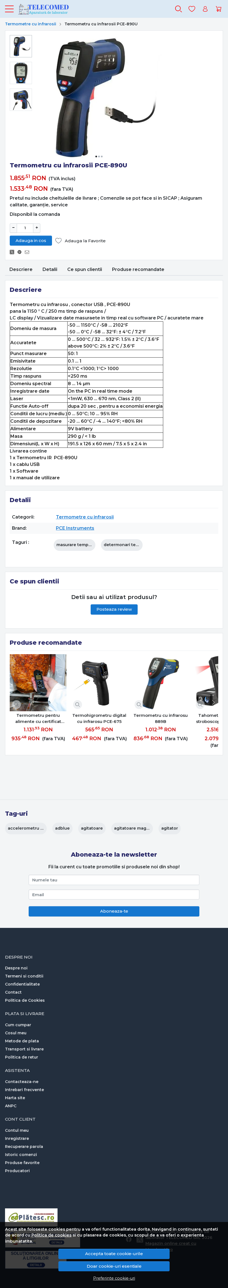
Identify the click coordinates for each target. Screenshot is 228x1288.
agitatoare (92, 828)
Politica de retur (21, 1057)
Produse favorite (22, 1162)
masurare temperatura (79, 544)
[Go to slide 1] (96, 156)
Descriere (21, 269)
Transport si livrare (24, 1049)
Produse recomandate (138, 269)
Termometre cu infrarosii (30, 23)
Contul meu (17, 1130)
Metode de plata (22, 1040)
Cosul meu (15, 1032)
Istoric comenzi (21, 1154)
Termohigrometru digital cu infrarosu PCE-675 (99, 718)
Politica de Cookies (25, 1000)
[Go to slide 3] (102, 156)
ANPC (10, 1105)
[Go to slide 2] (99, 156)
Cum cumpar (18, 1024)
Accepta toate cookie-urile (114, 1253)
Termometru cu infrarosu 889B (160, 718)
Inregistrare (17, 1138)
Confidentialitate (22, 984)
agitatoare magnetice (137, 828)
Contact (13, 992)
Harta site (15, 1097)
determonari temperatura (130, 544)
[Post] (13, 252)
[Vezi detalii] (16, 704)
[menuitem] (21, 46)
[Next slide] (212, 702)
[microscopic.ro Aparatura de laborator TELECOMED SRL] (44, 9)
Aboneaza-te (114, 911)
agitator (169, 828)
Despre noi (16, 968)
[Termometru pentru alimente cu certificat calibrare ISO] (38, 682)
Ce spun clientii (84, 269)
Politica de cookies (51, 1235)
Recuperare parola (24, 1146)
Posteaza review (114, 609)
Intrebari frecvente (24, 1089)
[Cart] (218, 9)
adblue (62, 828)
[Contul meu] (205, 9)
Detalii (50, 269)
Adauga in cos (31, 240)
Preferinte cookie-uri (114, 1278)
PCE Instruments (75, 528)
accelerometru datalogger (36, 828)
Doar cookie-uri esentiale (114, 1266)
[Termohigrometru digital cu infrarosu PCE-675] (99, 682)
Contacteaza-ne (21, 1081)
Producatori (17, 1170)
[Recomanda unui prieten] (28, 252)
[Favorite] (191, 9)
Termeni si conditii (24, 976)
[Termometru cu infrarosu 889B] (160, 682)
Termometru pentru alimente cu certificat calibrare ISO (38, 719)
